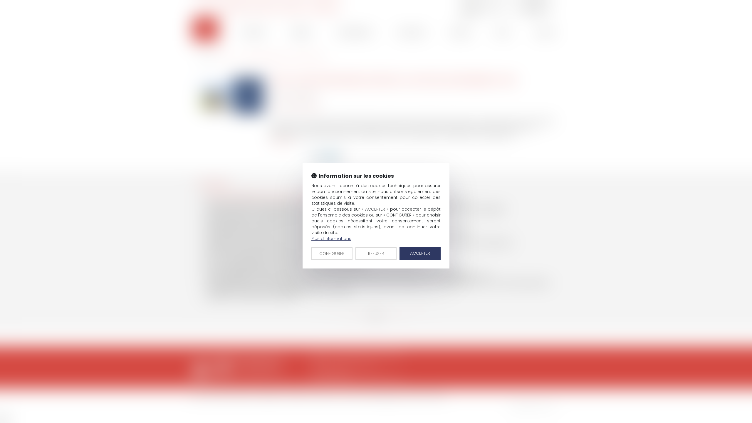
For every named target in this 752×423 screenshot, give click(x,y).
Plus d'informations (331, 238)
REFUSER (376, 253)
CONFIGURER (332, 253)
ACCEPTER (420, 253)
